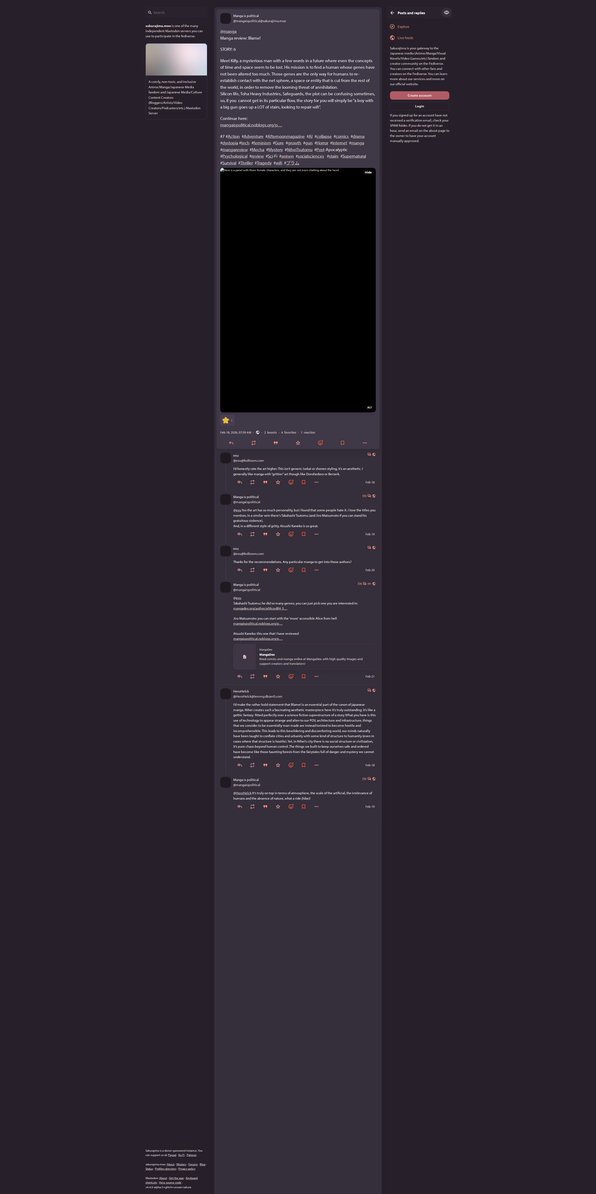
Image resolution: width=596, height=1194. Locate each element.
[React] (320, 442)
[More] (365, 442)
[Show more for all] (446, 12)
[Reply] (231, 442)
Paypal (172, 1155)
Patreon (191, 1155)
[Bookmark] (343, 442)
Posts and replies (411, 12)
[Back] (390, 13)
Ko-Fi (181, 1155)
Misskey (181, 1164)
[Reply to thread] (239, 482)
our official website (404, 84)
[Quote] (275, 442)
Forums (193, 1164)
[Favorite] (298, 442)
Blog (202, 1164)
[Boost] (253, 442)
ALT (369, 407)
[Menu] (316, 482)
